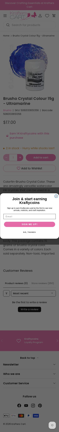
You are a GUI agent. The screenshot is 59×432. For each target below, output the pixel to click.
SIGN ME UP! (29, 224)
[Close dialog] (56, 196)
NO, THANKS (29, 232)
